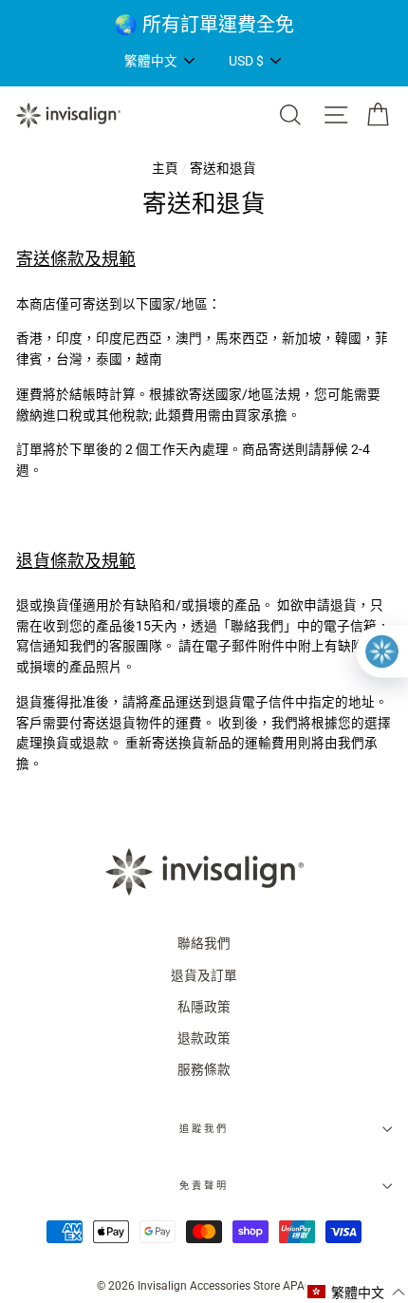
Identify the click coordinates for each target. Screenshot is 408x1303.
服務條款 (204, 1069)
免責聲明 (204, 1185)
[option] (204, 24)
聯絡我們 (204, 943)
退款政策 (204, 1038)
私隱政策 (204, 1006)
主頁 (165, 168)
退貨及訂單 (204, 975)
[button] (357, 1292)
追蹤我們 (204, 1129)
